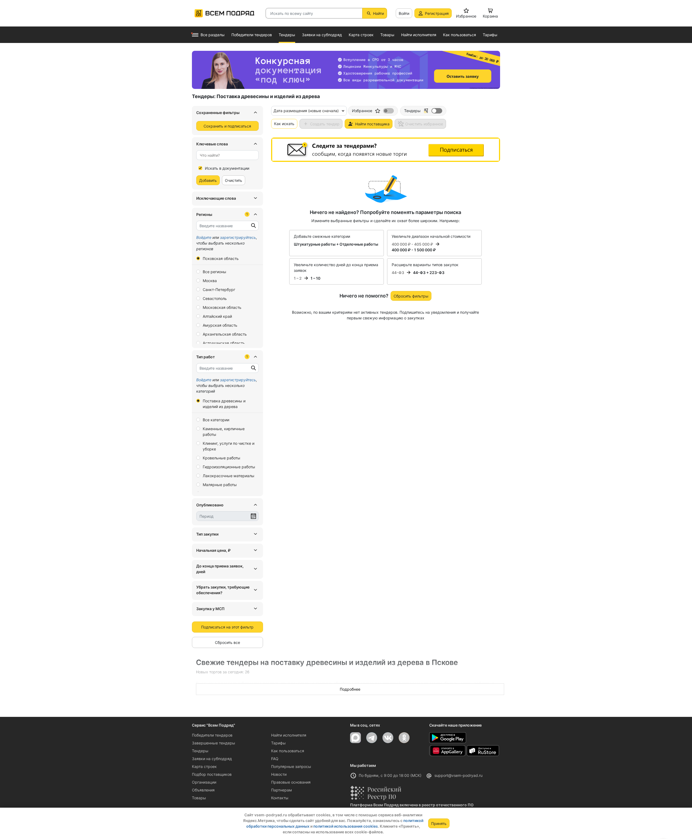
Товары (199, 797)
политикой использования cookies (345, 826)
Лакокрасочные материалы (228, 475)
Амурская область (220, 325)
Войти (404, 13)
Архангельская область (225, 334)
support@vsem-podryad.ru (458, 775)
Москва (210, 280)
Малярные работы (220, 484)
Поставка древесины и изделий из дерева (224, 404)
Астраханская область (224, 343)
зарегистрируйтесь (238, 237)
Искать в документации (227, 168)
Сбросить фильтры (411, 296)
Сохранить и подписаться (227, 126)
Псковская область (221, 258)
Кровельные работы (221, 458)
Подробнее (350, 689)
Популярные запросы (291, 766)
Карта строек (204, 766)
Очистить (233, 180)
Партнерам (281, 790)
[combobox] (227, 155)
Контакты (279, 797)
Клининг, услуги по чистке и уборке (228, 446)
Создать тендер (325, 124)
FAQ (274, 758)
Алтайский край (217, 316)
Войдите (203, 237)
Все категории (216, 419)
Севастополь (215, 298)
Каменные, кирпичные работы (224, 431)
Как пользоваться (287, 750)
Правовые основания (291, 782)
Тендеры (200, 750)
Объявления (203, 790)
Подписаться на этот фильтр (227, 627)
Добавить (208, 180)
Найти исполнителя (288, 735)
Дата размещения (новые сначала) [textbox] (306, 110)
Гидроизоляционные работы (229, 466)
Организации (204, 782)
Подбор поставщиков (212, 774)
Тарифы (278, 743)
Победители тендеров (212, 735)
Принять (439, 823)
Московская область (222, 307)
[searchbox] (225, 155)
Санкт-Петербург (219, 289)
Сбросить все (227, 642)
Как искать (284, 123)
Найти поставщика (372, 124)
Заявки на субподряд (212, 758)
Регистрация (437, 13)
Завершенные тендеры (213, 743)
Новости (279, 774)
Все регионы (214, 271)
